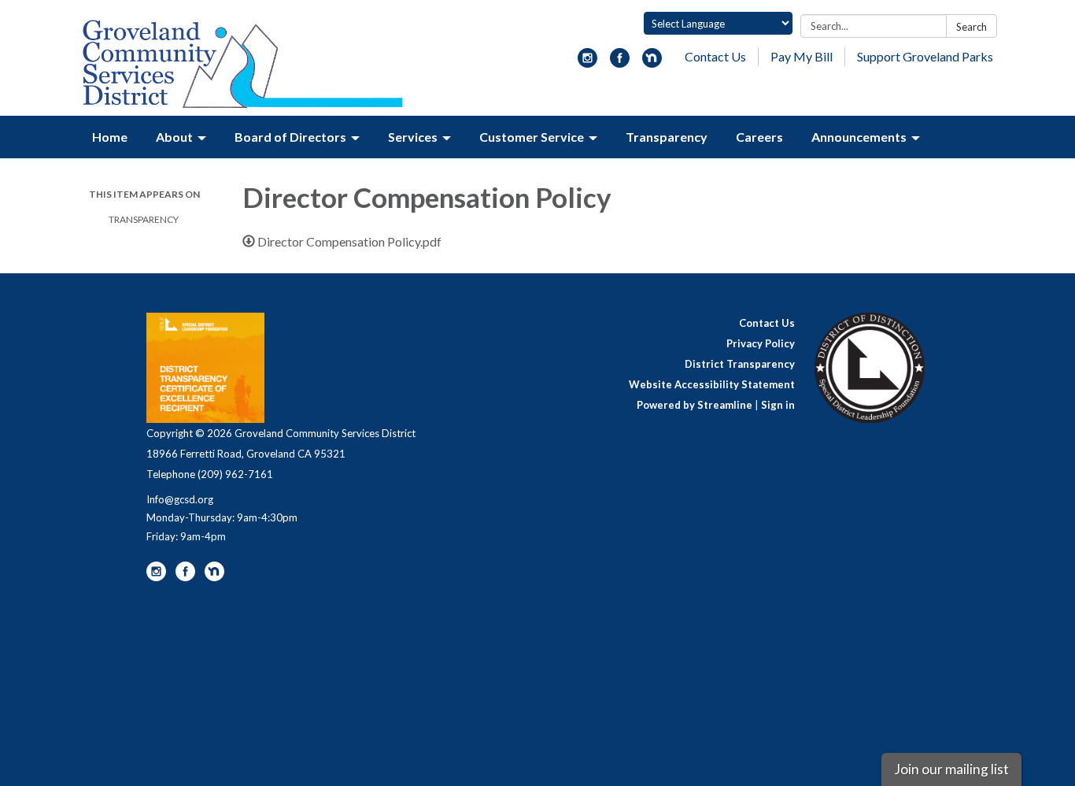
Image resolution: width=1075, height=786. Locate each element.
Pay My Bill (801, 56)
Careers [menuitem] (759, 136)
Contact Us (715, 56)
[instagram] (587, 62)
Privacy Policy (760, 343)
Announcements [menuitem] (859, 136)
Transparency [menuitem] (666, 136)
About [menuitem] (174, 136)
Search (971, 26)
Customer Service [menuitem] (531, 136)
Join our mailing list (951, 769)
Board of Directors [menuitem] (290, 136)
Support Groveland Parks (925, 56)
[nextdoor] (652, 62)
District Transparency (740, 364)
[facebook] (620, 62)
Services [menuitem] (413, 136)
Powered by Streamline (694, 405)
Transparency (144, 219)
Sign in (778, 405)
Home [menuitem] (109, 136)
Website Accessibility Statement (712, 384)
